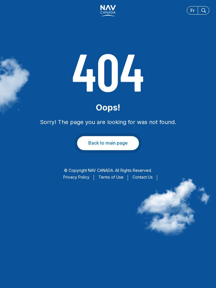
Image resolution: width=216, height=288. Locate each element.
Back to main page (108, 143)
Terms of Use (110, 177)
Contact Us (142, 177)
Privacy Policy (76, 177)
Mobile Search (203, 10)
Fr (192, 10)
